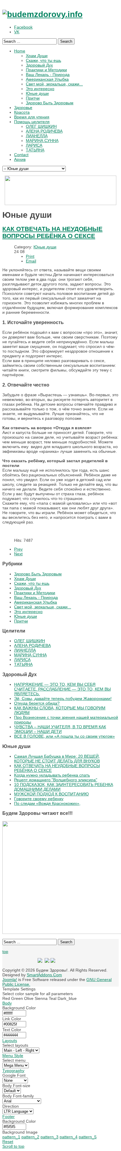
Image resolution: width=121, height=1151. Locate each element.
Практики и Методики (34, 592)
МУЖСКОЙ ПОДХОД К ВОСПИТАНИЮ (51, 794)
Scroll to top (13, 1146)
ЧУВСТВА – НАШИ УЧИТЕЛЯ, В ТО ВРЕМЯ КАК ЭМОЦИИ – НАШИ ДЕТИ (60, 729)
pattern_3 (49, 1137)
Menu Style (12, 1055)
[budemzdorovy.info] (42, 14)
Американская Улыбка (35, 602)
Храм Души (25, 578)
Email (31, 261)
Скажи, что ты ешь (31, 583)
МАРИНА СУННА (30, 655)
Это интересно (28, 611)
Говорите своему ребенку (38, 798)
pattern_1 (11, 1137)
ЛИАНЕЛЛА (25, 650)
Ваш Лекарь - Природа (36, 597)
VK (16, 31)
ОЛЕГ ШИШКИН (29, 640)
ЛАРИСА (22, 659)
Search (66, 41)
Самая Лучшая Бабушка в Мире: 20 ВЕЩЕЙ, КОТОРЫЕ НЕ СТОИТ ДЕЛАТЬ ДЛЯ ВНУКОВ (57, 758)
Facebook (23, 27)
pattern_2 (30, 1137)
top (5, 951)
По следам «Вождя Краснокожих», (47, 803)
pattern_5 (88, 1137)
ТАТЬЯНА (23, 664)
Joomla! (9, 979)
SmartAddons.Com (44, 974)
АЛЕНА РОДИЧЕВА (32, 645)
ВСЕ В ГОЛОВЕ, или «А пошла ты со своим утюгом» (64, 736)
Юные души (44, 247)
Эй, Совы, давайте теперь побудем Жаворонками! (63, 698)
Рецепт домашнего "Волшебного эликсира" (55, 779)
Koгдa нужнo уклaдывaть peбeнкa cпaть (52, 775)
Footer (8, 1116)
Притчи (21, 621)
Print (30, 256)
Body (7, 1003)
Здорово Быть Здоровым (38, 574)
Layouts (9, 1040)
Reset (7, 1141)
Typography (13, 1070)
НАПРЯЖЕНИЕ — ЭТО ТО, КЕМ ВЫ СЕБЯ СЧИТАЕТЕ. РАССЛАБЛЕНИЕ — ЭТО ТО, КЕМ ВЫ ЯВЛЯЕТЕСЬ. (62, 689)
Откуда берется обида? (37, 703)
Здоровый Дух (27, 588)
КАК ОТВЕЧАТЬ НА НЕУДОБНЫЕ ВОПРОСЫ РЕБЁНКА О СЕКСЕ (52, 232)
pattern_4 (69, 1137)
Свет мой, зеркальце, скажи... (42, 607)
